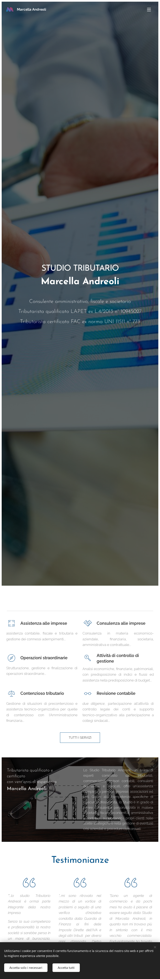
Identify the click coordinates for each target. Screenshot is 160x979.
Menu (149, 9)
